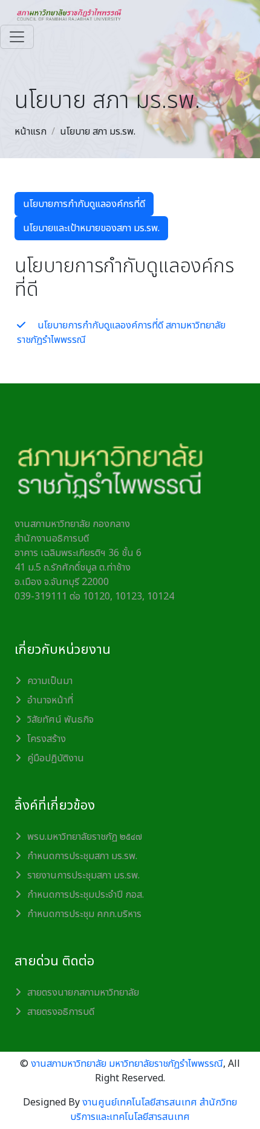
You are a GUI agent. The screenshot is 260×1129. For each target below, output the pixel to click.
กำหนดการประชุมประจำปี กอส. (85, 895)
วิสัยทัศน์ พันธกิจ (60, 719)
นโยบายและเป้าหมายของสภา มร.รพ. (91, 228)
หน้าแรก (31, 131)
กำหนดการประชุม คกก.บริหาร (84, 914)
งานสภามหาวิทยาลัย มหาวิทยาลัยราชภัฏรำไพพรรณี (127, 1064)
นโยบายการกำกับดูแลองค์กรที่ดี (84, 204)
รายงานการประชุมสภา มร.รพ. (83, 875)
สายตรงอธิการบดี (60, 1012)
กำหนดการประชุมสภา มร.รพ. (82, 856)
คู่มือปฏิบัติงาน (55, 758)
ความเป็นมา (50, 681)
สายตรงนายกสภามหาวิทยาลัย (83, 992)
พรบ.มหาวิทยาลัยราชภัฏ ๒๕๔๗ (84, 837)
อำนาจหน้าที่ (50, 700)
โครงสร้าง (46, 739)
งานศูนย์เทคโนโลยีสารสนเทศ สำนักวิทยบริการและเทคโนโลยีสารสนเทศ (153, 1109)
